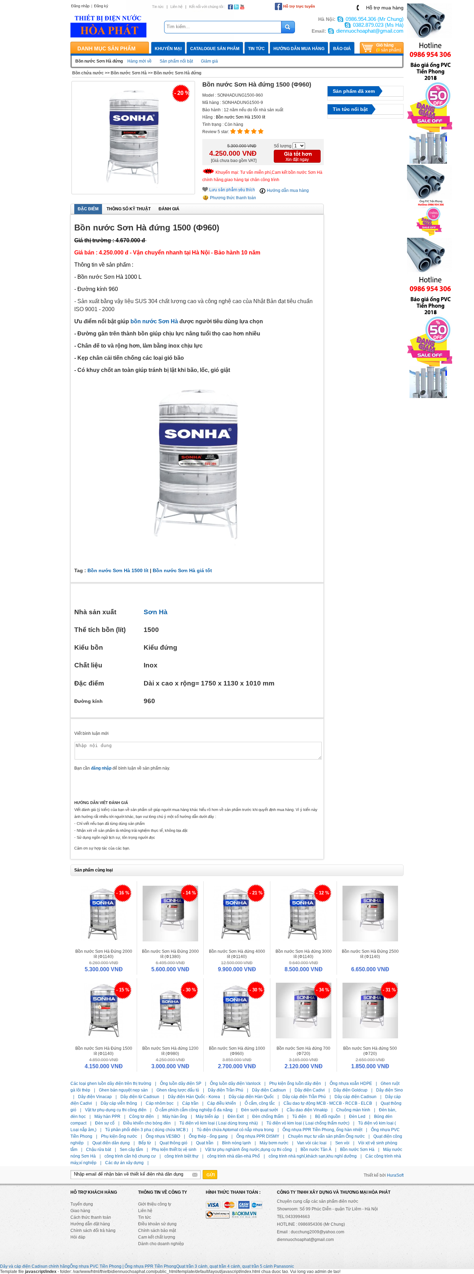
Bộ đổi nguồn (327, 1116)
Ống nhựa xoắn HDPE (351, 1083)
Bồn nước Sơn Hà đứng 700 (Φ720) (303, 1051)
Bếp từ (144, 1143)
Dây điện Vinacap (95, 1096)
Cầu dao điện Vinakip (307, 1109)
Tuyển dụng (81, 1204)
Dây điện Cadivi (310, 1090)
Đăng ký (101, 6)
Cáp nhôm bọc (159, 1103)
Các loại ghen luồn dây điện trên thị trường (110, 1083)
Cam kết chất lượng (156, 1237)
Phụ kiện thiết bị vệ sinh (174, 1149)
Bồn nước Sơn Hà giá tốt (182, 570)
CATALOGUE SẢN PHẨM (214, 48)
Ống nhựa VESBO (163, 1136)
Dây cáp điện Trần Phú (304, 1096)
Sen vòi (342, 1143)
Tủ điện (299, 1116)
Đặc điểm (88, 208)
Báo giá (342, 48)
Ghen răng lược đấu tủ (177, 1090)
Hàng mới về (139, 61)
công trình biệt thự (181, 1156)
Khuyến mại (168, 48)
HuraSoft (395, 1175)
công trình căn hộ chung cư (130, 1156)
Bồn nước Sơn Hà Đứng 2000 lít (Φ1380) (170, 954)
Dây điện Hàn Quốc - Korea (194, 1096)
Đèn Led (357, 1116)
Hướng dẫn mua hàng (298, 48)
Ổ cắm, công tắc (260, 1103)
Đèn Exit (236, 1116)
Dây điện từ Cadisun (139, 1096)
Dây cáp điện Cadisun (355, 1096)
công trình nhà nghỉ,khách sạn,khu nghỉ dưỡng (313, 1156)
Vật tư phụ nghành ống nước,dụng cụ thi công (248, 1149)
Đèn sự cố (105, 1123)
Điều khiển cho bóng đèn (147, 1123)
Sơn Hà (156, 612)
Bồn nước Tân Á (316, 1149)
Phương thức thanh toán (232, 197)
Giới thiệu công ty (154, 1204)
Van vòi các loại (312, 1143)
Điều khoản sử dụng (157, 1224)
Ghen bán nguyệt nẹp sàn (123, 1090)
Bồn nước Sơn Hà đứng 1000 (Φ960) (237, 1051)
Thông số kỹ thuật (129, 208)
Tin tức (158, 7)
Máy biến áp (207, 1116)
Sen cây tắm (131, 1149)
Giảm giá (209, 61)
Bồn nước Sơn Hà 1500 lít (240, 117)
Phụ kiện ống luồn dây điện (295, 1083)
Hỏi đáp (77, 1237)
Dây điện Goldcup (350, 1090)
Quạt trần (204, 1143)
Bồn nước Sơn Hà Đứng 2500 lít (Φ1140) (370, 954)
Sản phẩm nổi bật (176, 61)
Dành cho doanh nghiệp (161, 1243)
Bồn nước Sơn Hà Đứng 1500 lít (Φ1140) (103, 1051)
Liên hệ (176, 7)
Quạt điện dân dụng (111, 1143)
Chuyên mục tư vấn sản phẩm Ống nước (326, 1136)
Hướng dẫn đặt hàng (90, 1224)
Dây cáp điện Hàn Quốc (251, 1096)
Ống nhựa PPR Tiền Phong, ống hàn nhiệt (322, 1129)
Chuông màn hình (353, 1109)
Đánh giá (169, 208)
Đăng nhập (80, 6)
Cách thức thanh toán (90, 1217)
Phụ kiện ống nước (119, 1136)
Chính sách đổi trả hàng (93, 1230)
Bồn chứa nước (88, 73)
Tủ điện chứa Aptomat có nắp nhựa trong (235, 1129)
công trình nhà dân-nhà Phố (233, 1156)
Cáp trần (190, 1103)
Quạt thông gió (173, 1143)
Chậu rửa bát (98, 1149)
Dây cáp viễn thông (119, 1103)
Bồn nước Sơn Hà (129, 73)
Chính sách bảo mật (157, 1230)
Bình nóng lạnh (236, 1143)
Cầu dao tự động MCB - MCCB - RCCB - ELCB (327, 1103)
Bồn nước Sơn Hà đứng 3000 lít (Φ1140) (304, 954)
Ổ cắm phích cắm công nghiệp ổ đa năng (193, 1109)
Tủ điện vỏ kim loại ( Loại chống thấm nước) (307, 1123)
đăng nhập (101, 768)
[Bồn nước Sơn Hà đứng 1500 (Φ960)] (133, 137)
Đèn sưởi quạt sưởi (259, 1109)
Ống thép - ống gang (208, 1136)
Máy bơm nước (274, 1143)
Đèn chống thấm (267, 1116)
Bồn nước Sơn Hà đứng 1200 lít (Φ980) (170, 1051)
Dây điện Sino (389, 1090)
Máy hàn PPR (107, 1116)
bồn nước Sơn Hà (154, 321)
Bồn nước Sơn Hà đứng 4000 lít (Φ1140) (237, 954)
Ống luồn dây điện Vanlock (235, 1083)
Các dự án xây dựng (124, 1162)
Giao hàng (80, 1210)
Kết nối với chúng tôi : (207, 7)
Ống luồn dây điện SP (180, 1083)
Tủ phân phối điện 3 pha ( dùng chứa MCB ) (146, 1129)
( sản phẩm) (388, 47)
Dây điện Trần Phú (225, 1090)
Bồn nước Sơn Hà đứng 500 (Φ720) (370, 1051)
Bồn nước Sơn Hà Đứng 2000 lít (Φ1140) (103, 954)
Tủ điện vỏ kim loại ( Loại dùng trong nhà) (218, 1123)
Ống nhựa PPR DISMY (257, 1136)
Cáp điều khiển (221, 1103)
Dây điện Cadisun (269, 1090)
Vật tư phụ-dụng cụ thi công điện (115, 1109)
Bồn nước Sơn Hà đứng (177, 73)
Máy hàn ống (174, 1116)
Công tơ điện (141, 1116)
